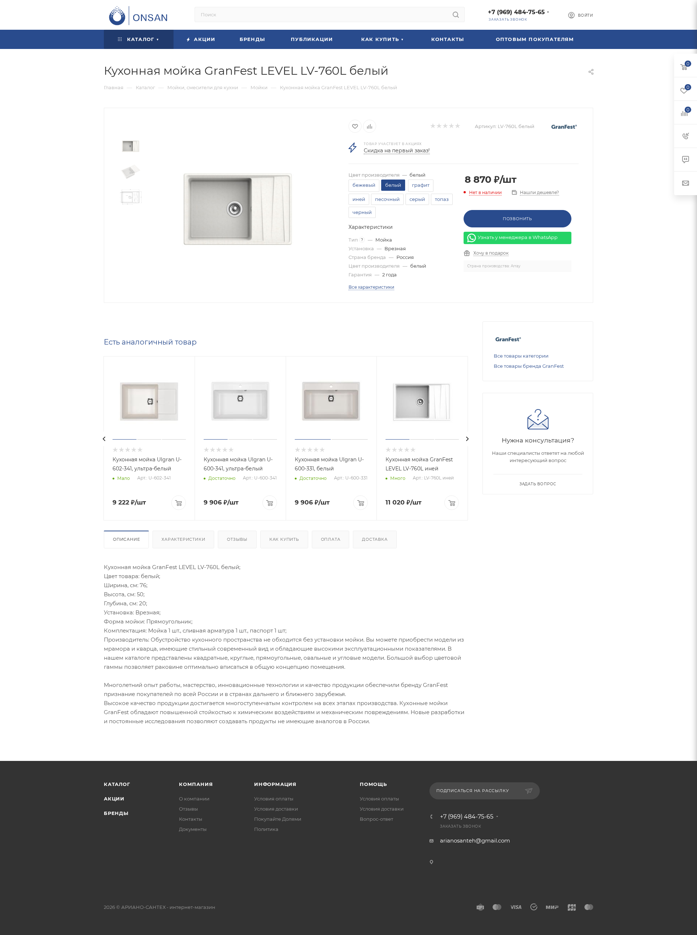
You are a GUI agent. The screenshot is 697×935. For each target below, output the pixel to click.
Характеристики (183, 539)
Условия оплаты (273, 799)
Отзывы (237, 539)
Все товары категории (521, 356)
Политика (266, 829)
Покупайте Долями (277, 819)
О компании (194, 799)
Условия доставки (276, 809)
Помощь (373, 784)
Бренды (116, 813)
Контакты (190, 819)
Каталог (117, 784)
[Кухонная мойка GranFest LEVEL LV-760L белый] (238, 208)
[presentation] (104, 439)
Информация (275, 784)
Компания (196, 784)
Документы (193, 829)
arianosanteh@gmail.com (475, 840)
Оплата (331, 539)
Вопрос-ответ (376, 819)
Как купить (284, 539)
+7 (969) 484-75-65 (516, 12)
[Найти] (456, 14)
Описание (126, 539)
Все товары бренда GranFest (529, 366)
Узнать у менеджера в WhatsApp (518, 237)
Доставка (374, 539)
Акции (114, 799)
